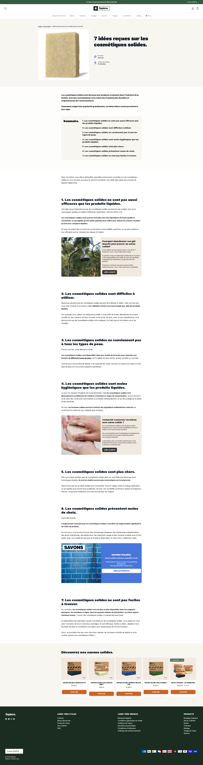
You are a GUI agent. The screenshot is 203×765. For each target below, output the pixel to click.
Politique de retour (125, 723)
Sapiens (13, 757)
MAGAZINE (46, 26)
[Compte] (192, 8)
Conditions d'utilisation (127, 728)
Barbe (186, 723)
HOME (40, 26)
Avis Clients (62, 726)
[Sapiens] (101, 8)
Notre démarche (63, 721)
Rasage (187, 728)
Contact (60, 718)
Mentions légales (124, 718)
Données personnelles (127, 726)
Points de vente (63, 723)
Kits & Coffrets (189, 721)
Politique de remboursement (129, 731)
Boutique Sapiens (191, 718)
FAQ (59, 728)
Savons (187, 733)
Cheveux (187, 726)
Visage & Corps (190, 731)
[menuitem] (59, 16)
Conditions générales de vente (130, 721)
